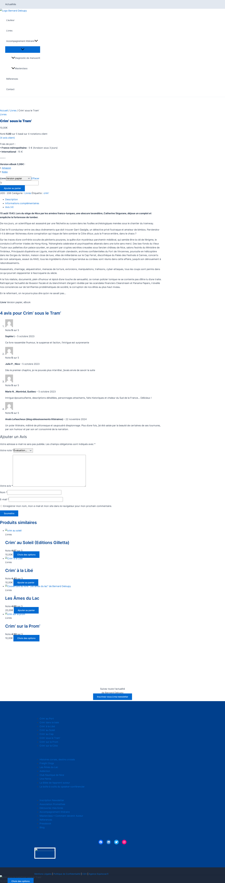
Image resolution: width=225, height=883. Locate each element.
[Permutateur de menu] (22, 49)
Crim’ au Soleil (47, 730)
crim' (46, 193)
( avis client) (7, 137)
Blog (42, 827)
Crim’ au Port (47, 718)
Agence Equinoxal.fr (99, 874)
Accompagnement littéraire (20, 41)
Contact (10, 89)
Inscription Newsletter (52, 800)
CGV (84, 874)
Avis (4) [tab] (9, 207)
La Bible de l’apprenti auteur (55, 782)
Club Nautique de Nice (52, 775)
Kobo (5, 172)
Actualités (10, 4)
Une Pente (45, 778)
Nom (3, 492)
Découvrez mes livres (51, 808)
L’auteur (10, 20)
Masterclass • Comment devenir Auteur (61, 815)
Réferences (12, 79)
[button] (36, 41)
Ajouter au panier (12, 188)
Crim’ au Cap (47, 734)
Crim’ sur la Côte (49, 745)
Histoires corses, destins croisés (57, 759)
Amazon (6, 168)
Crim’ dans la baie (49, 722)
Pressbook (45, 823)
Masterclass (21, 68)
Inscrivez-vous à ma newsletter (112, 696)
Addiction (45, 771)
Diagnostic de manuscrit (27, 58)
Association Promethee (52, 804)
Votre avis (6, 485)
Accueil (4, 110)
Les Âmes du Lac (49, 767)
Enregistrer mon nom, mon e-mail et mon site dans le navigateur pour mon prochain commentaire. (57, 506)
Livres (9, 30)
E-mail (4, 499)
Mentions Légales (43, 874)
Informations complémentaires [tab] (22, 203)
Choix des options (26, 554)
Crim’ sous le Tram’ (50, 738)
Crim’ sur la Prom (49, 742)
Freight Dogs (47, 763)
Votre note (7, 450)
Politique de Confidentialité (67, 874)
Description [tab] (11, 199)
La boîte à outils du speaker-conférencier (62, 786)
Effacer (35, 178)
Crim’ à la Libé (47, 726)
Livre (3, 178)
